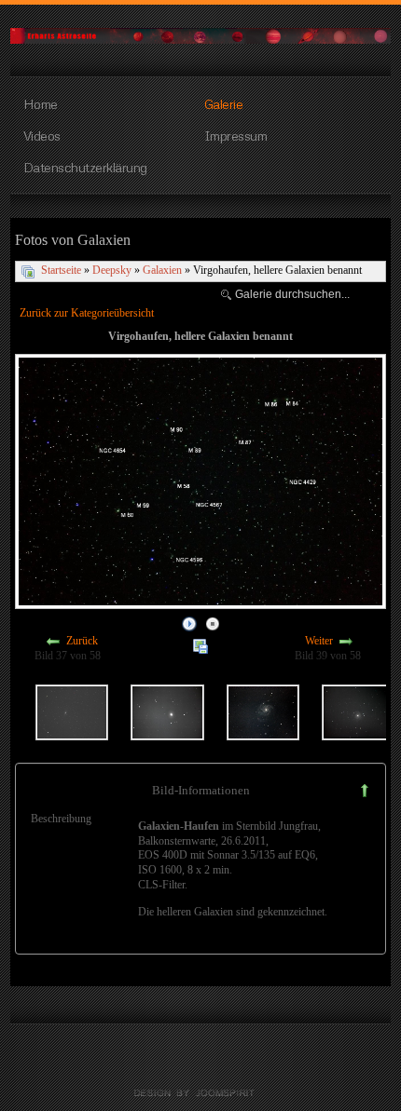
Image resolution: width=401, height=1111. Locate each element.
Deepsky (111, 270)
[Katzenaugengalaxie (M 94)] (167, 710)
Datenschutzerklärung (85, 166)
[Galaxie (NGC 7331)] (71, 710)
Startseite (61, 270)
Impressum (236, 135)
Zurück (82, 641)
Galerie (223, 103)
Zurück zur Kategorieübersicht (87, 312)
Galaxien (162, 270)
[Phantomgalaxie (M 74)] (358, 710)
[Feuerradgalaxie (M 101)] (263, 710)
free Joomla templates (200, 1093)
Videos (42, 135)
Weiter (319, 641)
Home (40, 103)
